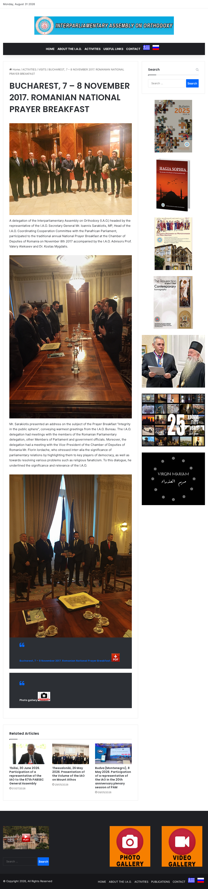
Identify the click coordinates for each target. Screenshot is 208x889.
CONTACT (133, 49)
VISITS (42, 69)
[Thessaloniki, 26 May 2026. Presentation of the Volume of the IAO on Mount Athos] (70, 753)
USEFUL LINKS (113, 49)
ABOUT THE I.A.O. (69, 49)
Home (16, 69)
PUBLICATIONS (160, 881)
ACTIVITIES (92, 49)
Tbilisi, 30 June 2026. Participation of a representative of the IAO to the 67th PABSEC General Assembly (26, 775)
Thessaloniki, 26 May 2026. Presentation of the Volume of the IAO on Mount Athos (68, 774)
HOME (50, 49)
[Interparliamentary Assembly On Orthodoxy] (104, 25)
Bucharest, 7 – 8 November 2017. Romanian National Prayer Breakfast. (65, 660)
